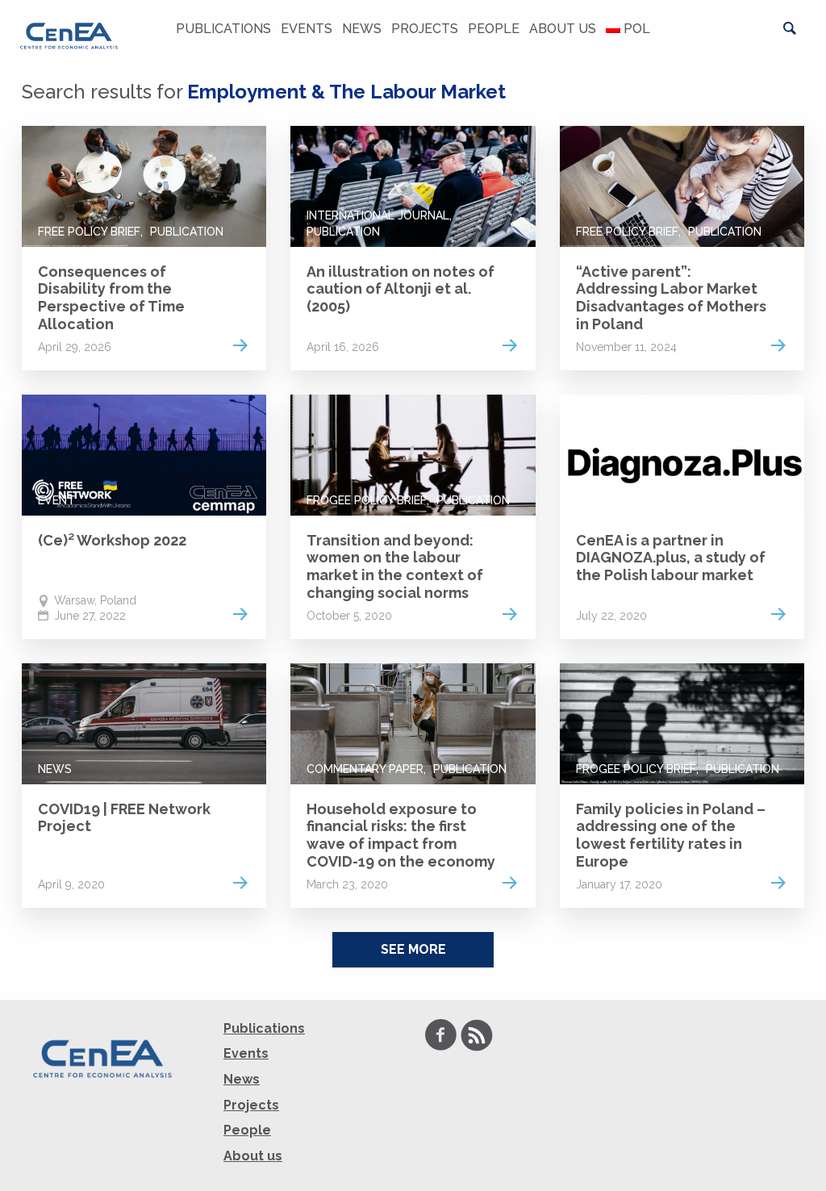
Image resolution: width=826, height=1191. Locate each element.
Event (56, 500)
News (362, 28)
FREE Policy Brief (89, 231)
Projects (424, 28)
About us (562, 28)
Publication (186, 231)
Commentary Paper (365, 769)
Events (306, 28)
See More (413, 949)
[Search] (790, 28)
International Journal (378, 215)
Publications (223, 28)
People (493, 28)
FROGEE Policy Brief (367, 500)
